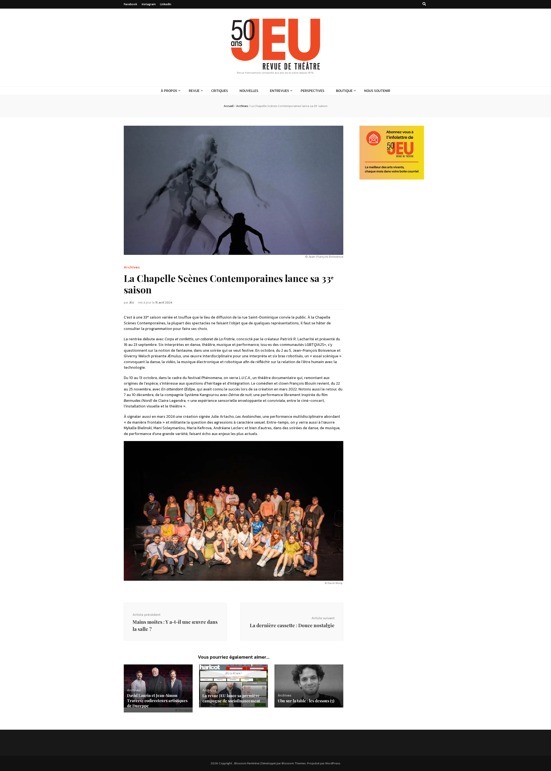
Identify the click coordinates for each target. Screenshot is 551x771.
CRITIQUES (219, 90)
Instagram (149, 4)
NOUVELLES (249, 90)
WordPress (332, 763)
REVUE (194, 90)
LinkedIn (165, 4)
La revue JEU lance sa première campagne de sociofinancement (231, 698)
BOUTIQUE (344, 90)
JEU (131, 302)
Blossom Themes (294, 763)
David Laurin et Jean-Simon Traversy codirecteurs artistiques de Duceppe (157, 700)
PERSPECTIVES (312, 90)
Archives (132, 267)
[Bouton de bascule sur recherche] (424, 4)
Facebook (130, 4)
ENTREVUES (279, 90)
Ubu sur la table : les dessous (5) (306, 700)
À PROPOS (169, 90)
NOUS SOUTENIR (377, 90)
